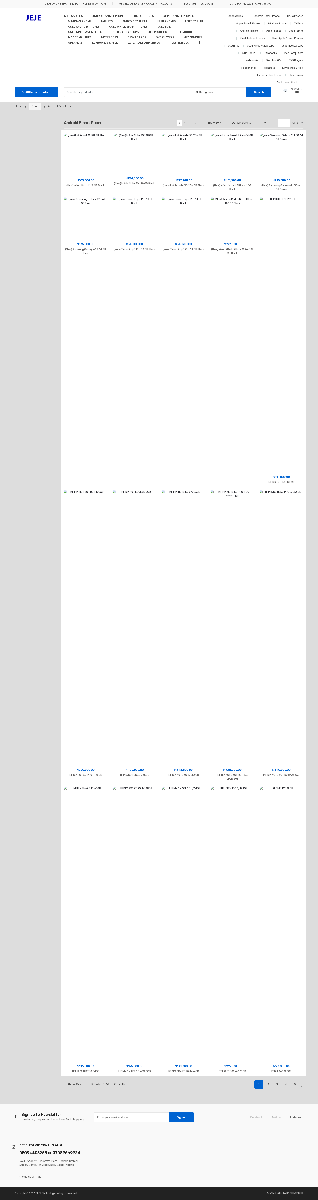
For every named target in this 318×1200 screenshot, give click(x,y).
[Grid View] (179, 123)
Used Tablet (194, 21)
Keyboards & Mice (105, 42)
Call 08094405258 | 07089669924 (251, 3)
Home (18, 106)
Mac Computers (80, 37)
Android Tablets (134, 21)
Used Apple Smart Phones (128, 26)
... (198, 42)
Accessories (73, 16)
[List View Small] (199, 123)
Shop (35, 106)
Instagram (296, 1117)
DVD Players (165, 37)
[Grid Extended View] (184, 123)
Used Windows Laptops (85, 32)
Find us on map (31, 1176)
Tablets (106, 21)
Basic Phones (144, 16)
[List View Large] (189, 123)
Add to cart (85, 264)
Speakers (75, 42)
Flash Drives (179, 42)
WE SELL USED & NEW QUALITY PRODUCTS (145, 3)
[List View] (194, 123)
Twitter (276, 1117)
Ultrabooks (185, 32)
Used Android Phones (84, 26)
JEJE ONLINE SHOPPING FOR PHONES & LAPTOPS (75, 3)
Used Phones (166, 21)
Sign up (181, 1117)
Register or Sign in (287, 82)
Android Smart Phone (108, 16)
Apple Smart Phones (178, 16)
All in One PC (157, 32)
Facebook (256, 1117)
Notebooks (109, 37)
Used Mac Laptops (125, 32)
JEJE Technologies (46, 1193)
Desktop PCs (137, 37)
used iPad (164, 26)
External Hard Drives (144, 42)
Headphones (193, 37)
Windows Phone (79, 21)
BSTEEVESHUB (294, 1193)
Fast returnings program (199, 3)
